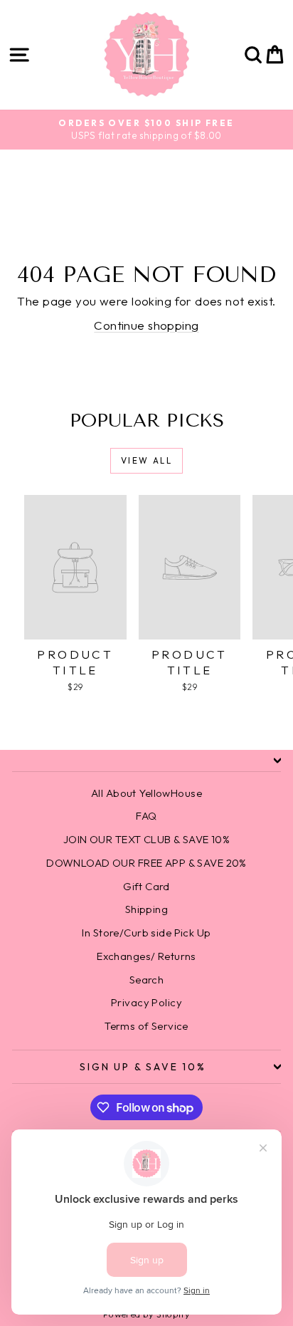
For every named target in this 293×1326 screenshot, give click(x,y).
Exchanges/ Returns (146, 956)
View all (146, 460)
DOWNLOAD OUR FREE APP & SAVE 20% (146, 863)
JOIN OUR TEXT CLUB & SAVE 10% (146, 839)
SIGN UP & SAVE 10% (143, 1066)
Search (146, 979)
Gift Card (146, 886)
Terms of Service (146, 1026)
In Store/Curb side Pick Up (146, 932)
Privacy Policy (146, 1002)
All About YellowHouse (146, 793)
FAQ (146, 816)
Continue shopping (146, 325)
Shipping (146, 909)
